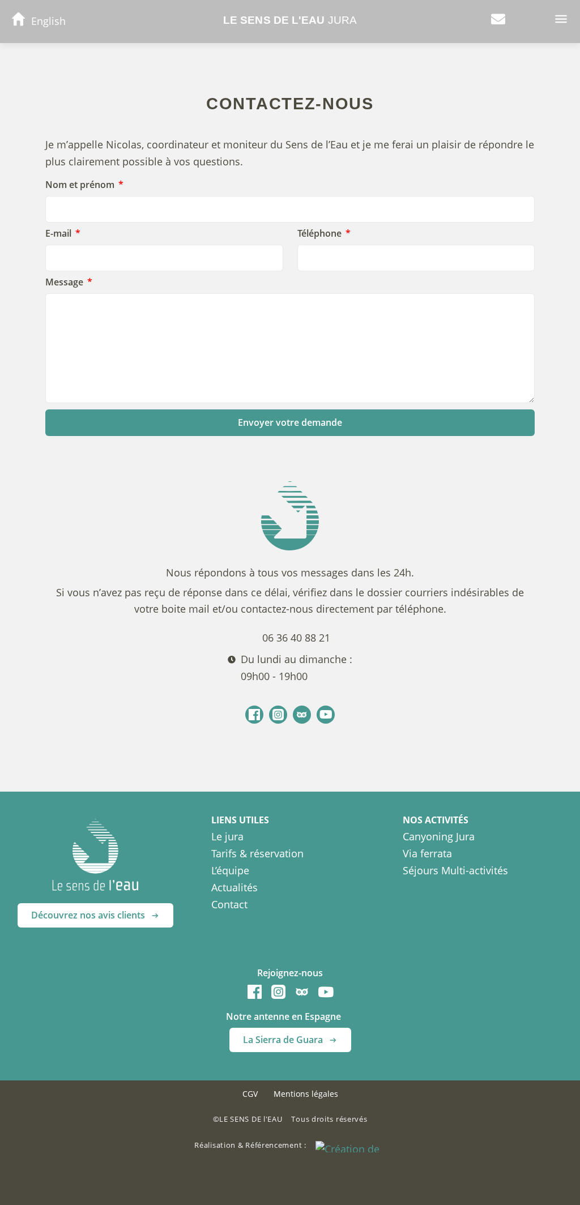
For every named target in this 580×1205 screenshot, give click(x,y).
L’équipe (230, 870)
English (48, 21)
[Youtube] (326, 715)
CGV (250, 1093)
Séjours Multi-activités (455, 870)
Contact (229, 904)
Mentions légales (306, 1093)
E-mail (59, 234)
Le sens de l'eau (290, 20)
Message (65, 282)
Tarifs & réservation (257, 853)
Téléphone (320, 234)
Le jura (227, 836)
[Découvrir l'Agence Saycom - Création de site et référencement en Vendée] (350, 1145)
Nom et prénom (81, 185)
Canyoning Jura (439, 836)
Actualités (234, 887)
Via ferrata (427, 853)
